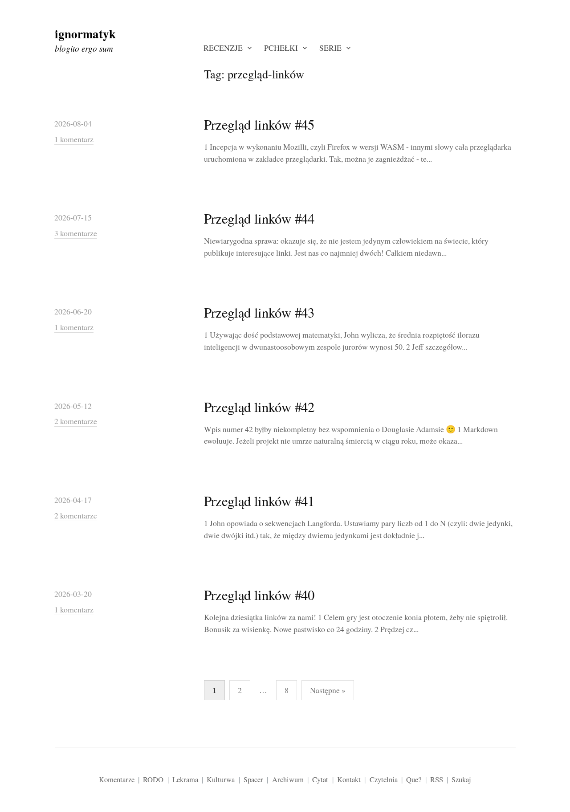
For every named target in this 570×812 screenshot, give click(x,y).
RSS (436, 779)
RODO (153, 779)
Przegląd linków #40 (259, 595)
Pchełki (281, 47)
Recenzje (223, 47)
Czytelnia (384, 779)
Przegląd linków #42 (259, 407)
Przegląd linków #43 (259, 312)
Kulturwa (221, 779)
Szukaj (461, 779)
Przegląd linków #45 (259, 124)
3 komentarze (75, 233)
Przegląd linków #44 (259, 218)
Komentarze (116, 779)
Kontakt (349, 779)
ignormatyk (85, 33)
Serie (330, 47)
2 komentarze (75, 421)
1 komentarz (74, 139)
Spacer (253, 779)
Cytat (320, 779)
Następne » (328, 690)
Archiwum (288, 779)
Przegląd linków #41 (259, 501)
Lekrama (185, 779)
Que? (413, 779)
